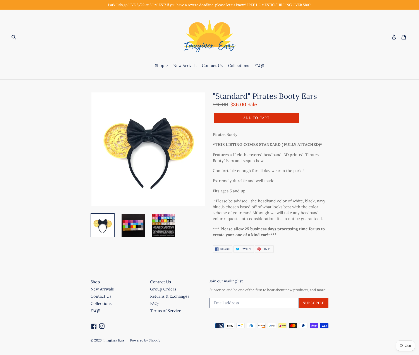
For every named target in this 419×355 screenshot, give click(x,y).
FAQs (154, 303)
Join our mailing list (226, 281)
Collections (238, 65)
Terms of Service (165, 310)
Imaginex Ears (114, 340)
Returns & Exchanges (169, 296)
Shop (160, 65)
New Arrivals (184, 65)
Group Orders (163, 289)
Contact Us (212, 65)
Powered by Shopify (145, 340)
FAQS (259, 65)
